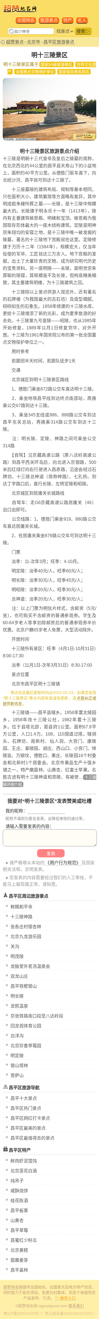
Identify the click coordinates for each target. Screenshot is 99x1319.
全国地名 (26, 20)
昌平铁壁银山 (23, 986)
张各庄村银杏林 (25, 926)
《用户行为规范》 (63, 862)
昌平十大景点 (23, 1098)
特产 (67, 20)
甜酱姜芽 (19, 1260)
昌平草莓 (19, 1230)
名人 (82, 20)
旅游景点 (49, 20)
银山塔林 (19, 1065)
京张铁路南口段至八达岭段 (36, 1016)
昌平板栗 (19, 1210)
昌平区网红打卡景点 (30, 1118)
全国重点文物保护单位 (35, 71)
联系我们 (76, 1306)
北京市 (33, 42)
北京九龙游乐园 (25, 936)
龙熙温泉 (19, 1006)
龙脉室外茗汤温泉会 (30, 966)
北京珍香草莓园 (25, 1045)
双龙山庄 (19, 976)
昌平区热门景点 (25, 1108)
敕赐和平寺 (21, 907)
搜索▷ (83, 31)
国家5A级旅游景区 (56, 64)
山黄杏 (17, 1220)
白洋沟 (17, 1035)
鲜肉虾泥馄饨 (23, 1161)
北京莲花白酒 (23, 1171)
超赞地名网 (13, 1287)
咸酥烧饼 (19, 1190)
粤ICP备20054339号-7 (22, 1313)
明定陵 (17, 1055)
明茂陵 (17, 956)
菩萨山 (17, 1075)
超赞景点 (15, 42)
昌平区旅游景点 (58, 42)
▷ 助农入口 (65, 1298)
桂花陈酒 (19, 1200)
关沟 (14, 946)
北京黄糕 (19, 1250)
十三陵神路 (21, 916)
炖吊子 (17, 1180)
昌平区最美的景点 (28, 1128)
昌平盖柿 (19, 1270)
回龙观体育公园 (25, 1026)
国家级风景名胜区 (74, 71)
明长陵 (17, 996)
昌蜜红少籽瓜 (23, 1240)
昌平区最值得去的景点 (32, 1138)
